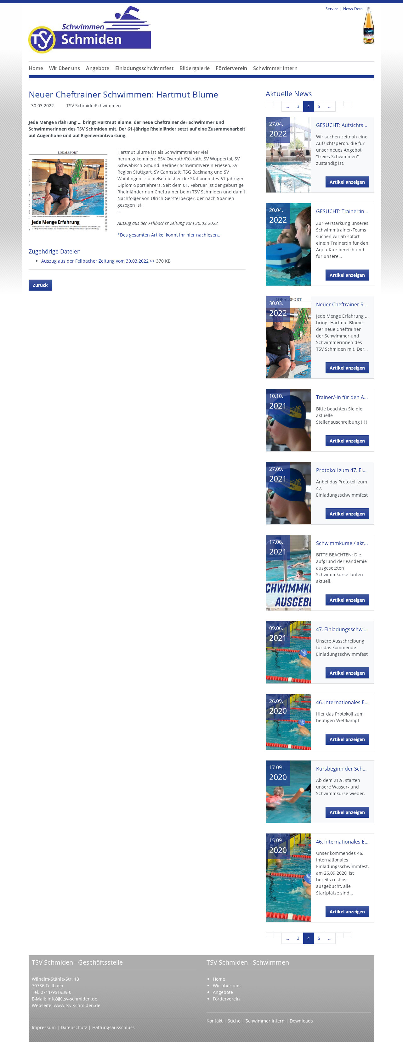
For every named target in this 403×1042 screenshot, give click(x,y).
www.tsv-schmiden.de (77, 1005)
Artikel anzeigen (347, 182)
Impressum (44, 1027)
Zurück (40, 285)
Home (36, 68)
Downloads (301, 1021)
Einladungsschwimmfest (144, 68)
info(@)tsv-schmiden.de (72, 999)
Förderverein (231, 68)
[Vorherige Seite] (278, 103)
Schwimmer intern (265, 1021)
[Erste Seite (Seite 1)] (270, 103)
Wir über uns (64, 68)
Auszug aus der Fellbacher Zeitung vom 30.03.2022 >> (98, 261)
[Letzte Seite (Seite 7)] (347, 103)
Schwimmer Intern (275, 68)
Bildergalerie (194, 68)
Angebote (97, 68)
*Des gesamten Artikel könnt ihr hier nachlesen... (169, 235)
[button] (64, 75)
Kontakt (215, 1021)
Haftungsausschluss (113, 1027)
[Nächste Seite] (339, 103)
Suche (235, 1021)
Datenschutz (74, 1027)
